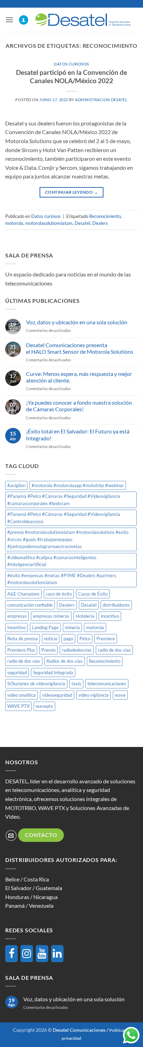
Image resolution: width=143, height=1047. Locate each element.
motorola (14, 223)
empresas (17, 616)
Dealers (100, 223)
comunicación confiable (30, 605)
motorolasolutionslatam (49, 223)
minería (72, 627)
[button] (9, 19)
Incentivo (110, 616)
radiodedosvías (77, 650)
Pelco (84, 638)
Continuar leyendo (71, 192)
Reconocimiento (105, 216)
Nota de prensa (22, 638)
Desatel (82, 223)
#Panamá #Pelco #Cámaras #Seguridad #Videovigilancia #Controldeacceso (63, 517)
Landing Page (45, 627)
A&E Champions (23, 594)
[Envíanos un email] (11, 835)
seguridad (17, 672)
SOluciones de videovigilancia (36, 683)
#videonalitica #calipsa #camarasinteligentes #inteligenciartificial (51, 561)
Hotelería (85, 616)
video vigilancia (93, 695)
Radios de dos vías (65, 661)
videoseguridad (57, 695)
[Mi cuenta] (23, 20)
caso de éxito (59, 594)
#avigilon (16, 485)
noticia (50, 638)
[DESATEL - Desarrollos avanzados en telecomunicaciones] (83, 19)
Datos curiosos (71, 64)
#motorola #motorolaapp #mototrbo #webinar (78, 485)
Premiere (105, 638)
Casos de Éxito (93, 594)
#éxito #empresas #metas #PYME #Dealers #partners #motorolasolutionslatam (61, 579)
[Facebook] (11, 953)
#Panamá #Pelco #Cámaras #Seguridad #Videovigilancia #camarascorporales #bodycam (63, 499)
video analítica (21, 695)
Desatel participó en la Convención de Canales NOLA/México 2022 (71, 76)
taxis (76, 683)
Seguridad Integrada (53, 672)
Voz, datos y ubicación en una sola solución (76, 322)
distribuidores (116, 605)
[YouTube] (42, 953)
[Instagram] (26, 953)
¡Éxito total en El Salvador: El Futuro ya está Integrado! (77, 434)
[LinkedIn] (57, 953)
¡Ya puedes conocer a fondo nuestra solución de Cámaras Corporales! (79, 405)
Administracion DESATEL (101, 99)
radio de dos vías (114, 650)
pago (68, 638)
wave (120, 695)
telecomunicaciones (106, 683)
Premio (48, 650)
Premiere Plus (21, 650)
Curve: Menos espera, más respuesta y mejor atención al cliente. (79, 377)
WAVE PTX (18, 706)
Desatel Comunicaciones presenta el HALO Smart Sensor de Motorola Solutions (79, 348)
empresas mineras (51, 616)
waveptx (44, 706)
